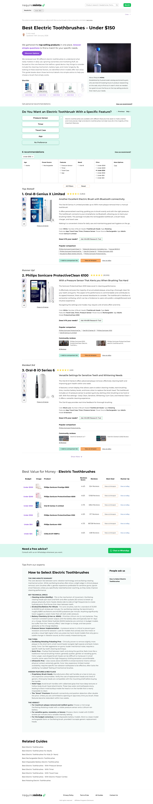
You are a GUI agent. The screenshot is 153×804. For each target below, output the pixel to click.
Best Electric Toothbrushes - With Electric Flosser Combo (44, 777)
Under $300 (101, 165)
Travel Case (41, 130)
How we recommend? (124, 104)
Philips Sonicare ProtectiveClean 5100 (59, 515)
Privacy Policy (68, 795)
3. (38, 370)
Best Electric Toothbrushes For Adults (37, 751)
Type (115, 165)
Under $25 (100, 178)
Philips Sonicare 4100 (105, 251)
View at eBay (106, 260)
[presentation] (23, 89)
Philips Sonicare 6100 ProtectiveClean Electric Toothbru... (78, 343)
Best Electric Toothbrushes (32, 747)
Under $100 (101, 173)
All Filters (69, 186)
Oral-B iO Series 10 (90, 251)
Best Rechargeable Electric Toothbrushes (38, 758)
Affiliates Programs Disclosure (84, 800)
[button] (76, 14)
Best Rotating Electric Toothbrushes (36, 781)
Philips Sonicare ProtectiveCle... (71, 251)
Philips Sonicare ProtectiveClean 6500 (59, 497)
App (40, 136)
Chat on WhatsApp (121, 551)
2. (55, 275)
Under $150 (38, 10)
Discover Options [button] (32, 53)
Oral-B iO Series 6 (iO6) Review (118, 437)
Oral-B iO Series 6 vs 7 (77, 437)
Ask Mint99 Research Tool (91, 239)
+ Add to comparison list (69, 260)
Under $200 (101, 168)
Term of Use (84, 795)
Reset (83, 186)
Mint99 (127, 5)
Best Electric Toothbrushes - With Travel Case (40, 773)
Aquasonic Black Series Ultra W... (71, 254)
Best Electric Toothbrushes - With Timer (38, 769)
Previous (121, 111)
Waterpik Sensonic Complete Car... (95, 249)
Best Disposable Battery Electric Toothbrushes (40, 762)
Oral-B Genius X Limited (68, 333)
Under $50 (100, 175)
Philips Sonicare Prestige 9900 (56, 487)
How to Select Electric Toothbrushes (118, 580)
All (24, 224)
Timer (40, 124)
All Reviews (62, 349)
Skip (127, 111)
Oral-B (81, 165)
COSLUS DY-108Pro (52, 534)
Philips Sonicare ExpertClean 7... (70, 249)
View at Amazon (91, 260)
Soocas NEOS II (114, 249)
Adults (27, 165)
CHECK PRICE (28, 95)
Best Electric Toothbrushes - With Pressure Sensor (42, 766)
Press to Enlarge (42, 226)
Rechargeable (48, 165)
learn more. (90, 20)
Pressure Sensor (40, 118)
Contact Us (114, 795)
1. (43, 194)
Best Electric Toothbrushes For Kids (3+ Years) (40, 754)
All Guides (99, 795)
